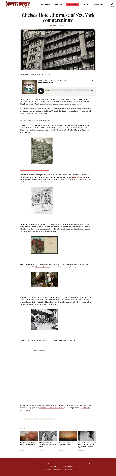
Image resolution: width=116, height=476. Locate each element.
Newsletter (53, 466)
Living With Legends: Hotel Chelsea (51, 408)
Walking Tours (98, 4)
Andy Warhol (28, 419)
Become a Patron (72, 4)
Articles (38, 464)
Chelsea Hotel (44, 419)
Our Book (63, 464)
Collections (58, 4)
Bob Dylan (36, 419)
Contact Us (77, 464)
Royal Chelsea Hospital (80, 177)
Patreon (104, 464)
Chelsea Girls (47, 340)
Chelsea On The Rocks (42, 267)
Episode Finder (45, 4)
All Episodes (25, 464)
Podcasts (52, 419)
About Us (86, 4)
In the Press (91, 464)
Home (13, 464)
